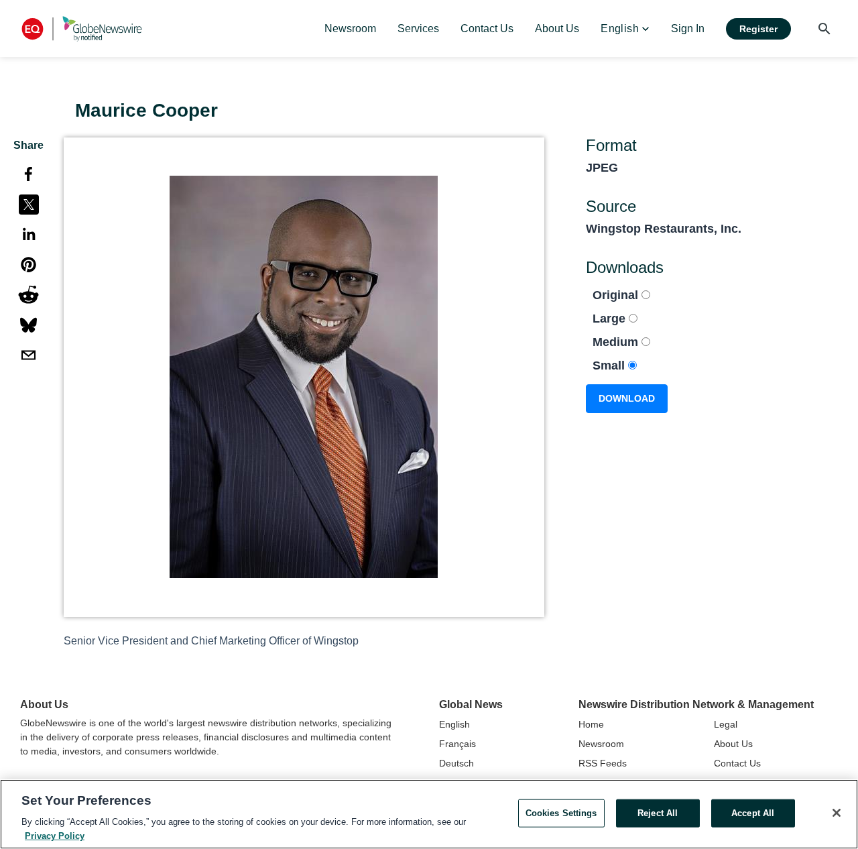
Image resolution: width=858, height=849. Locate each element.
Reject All (657, 813)
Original (617, 295)
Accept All (752, 813)
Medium (617, 342)
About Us (733, 743)
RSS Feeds (602, 763)
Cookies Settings (561, 813)
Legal (725, 724)
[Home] (81, 28)
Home (591, 724)
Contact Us (737, 763)
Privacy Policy (54, 835)
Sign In (687, 28)
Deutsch (456, 763)
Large (611, 318)
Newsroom (601, 743)
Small (610, 365)
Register (758, 28)
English (454, 724)
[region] (429, 814)
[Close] (836, 813)
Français (457, 743)
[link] (350, 28)
